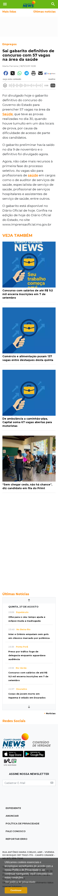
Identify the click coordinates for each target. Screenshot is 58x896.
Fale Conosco (16, 831)
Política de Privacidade (22, 823)
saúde (33, 175)
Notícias (50, 713)
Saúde (7, 114)
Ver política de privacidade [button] (20, 882)
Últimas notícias (44, 11)
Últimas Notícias (15, 594)
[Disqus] (29, 541)
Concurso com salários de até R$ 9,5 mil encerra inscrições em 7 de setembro (28, 676)
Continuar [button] (15, 890)
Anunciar (12, 815)
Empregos (9, 44)
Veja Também (17, 235)
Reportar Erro (16, 839)
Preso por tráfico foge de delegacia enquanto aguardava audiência (26, 655)
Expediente (13, 808)
